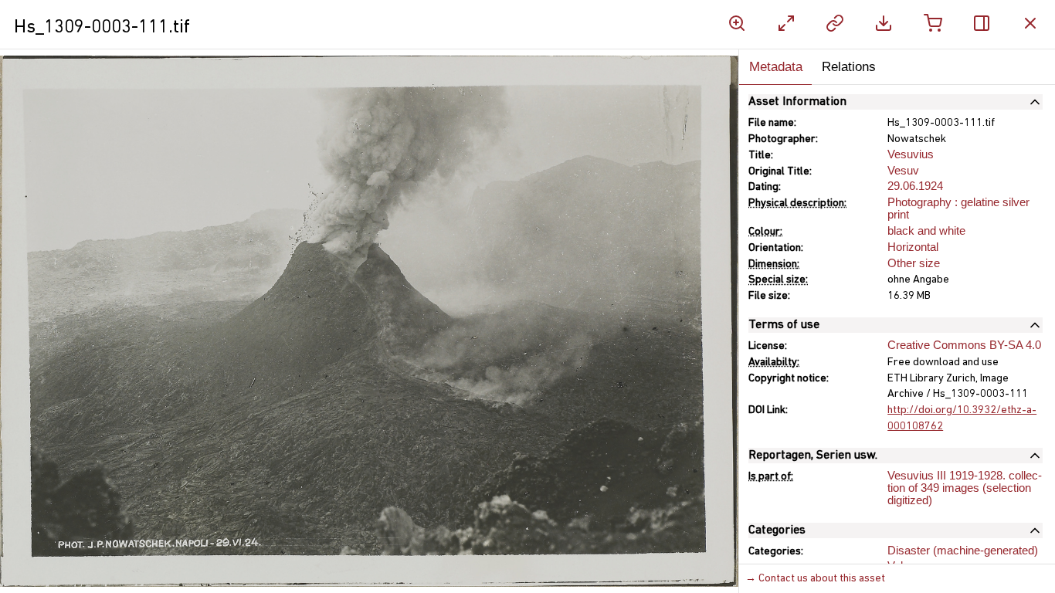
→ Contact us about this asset (815, 579)
